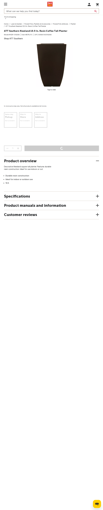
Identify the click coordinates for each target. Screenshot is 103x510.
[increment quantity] (18, 148)
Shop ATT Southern (13, 38)
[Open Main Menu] (5, 4)
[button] (89, 4)
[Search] (95, 11)
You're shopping (10, 17)
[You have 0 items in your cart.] (97, 4)
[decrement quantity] (7, 148)
